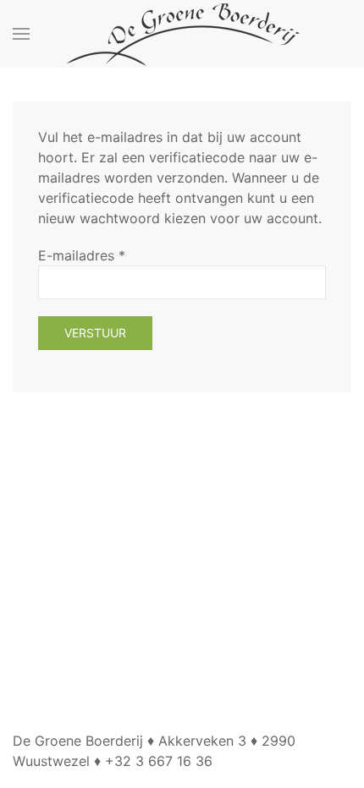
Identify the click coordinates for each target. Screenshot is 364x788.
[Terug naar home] (182, 34)
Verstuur (95, 333)
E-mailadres (81, 255)
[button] (21, 34)
